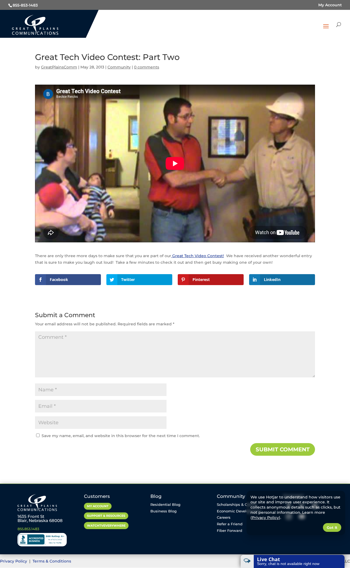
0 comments (146, 67)
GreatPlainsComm (59, 67)
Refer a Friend (230, 524)
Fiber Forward (229, 530)
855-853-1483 (25, 5)
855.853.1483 (28, 529)
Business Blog (163, 511)
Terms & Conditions (52, 561)
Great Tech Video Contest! (197, 255)
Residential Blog (165, 504)
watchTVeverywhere (106, 525)
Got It (332, 527)
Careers (224, 517)
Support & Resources (106, 516)
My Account (330, 4)
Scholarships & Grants (236, 504)
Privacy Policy (14, 561)
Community (119, 67)
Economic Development (239, 511)
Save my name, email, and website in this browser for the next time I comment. (121, 435)
